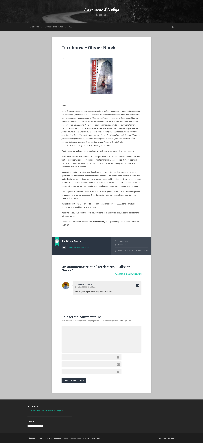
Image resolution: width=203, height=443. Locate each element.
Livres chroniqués (54, 27)
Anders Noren (93, 438)
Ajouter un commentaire (128, 274)
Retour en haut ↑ (167, 438)
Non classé (122, 245)
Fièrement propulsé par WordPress (44, 438)
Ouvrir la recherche (173, 27)
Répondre (137, 285)
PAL (70, 27)
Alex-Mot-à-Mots (83, 284)
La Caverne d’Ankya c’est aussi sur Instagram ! (45, 411)
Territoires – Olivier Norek (89, 47)
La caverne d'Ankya (101, 9)
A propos (34, 27)
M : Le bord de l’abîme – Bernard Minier (132, 251)
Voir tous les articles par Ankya (78, 248)
